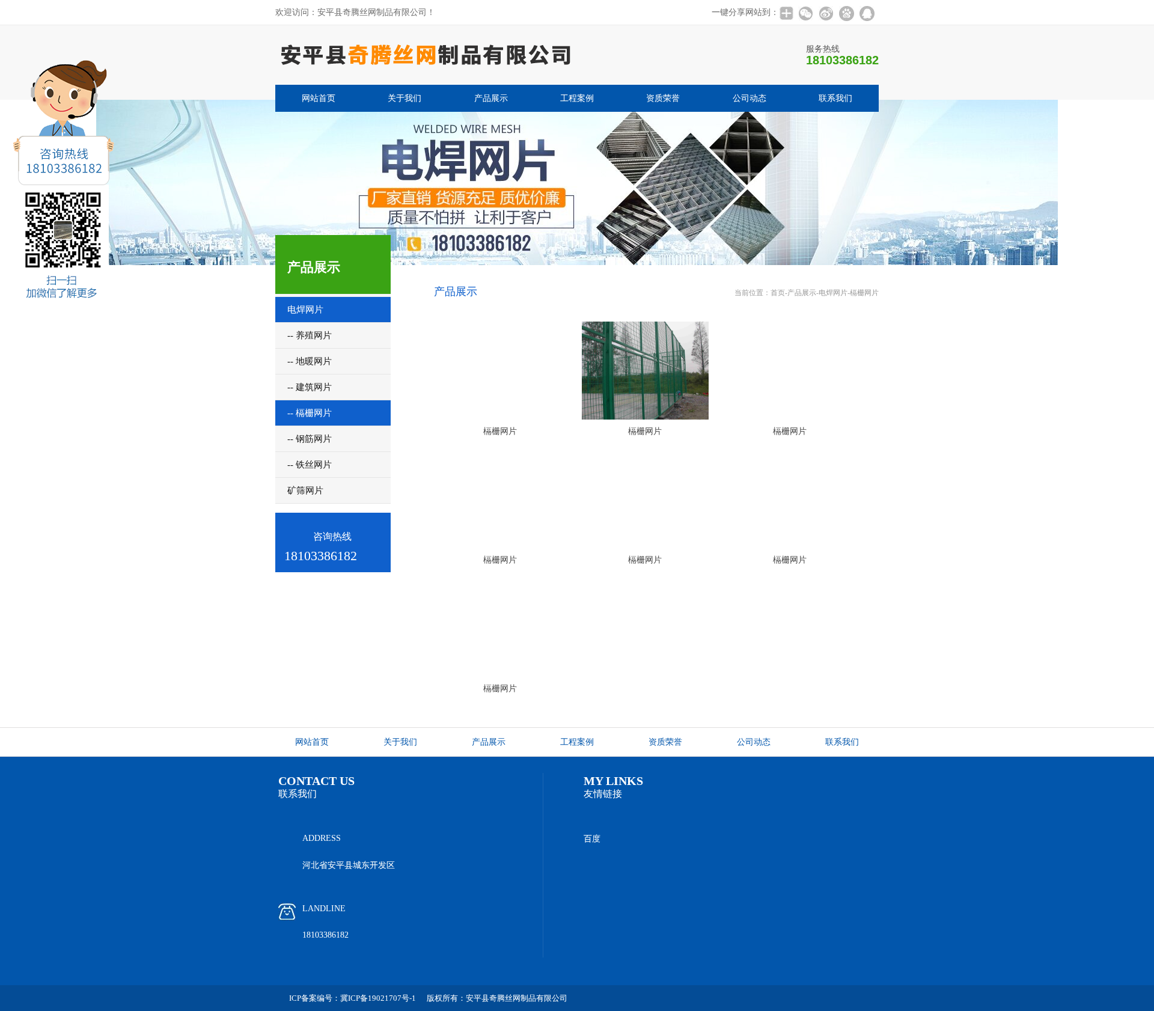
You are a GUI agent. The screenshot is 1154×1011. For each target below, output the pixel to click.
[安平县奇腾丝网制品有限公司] (425, 81)
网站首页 (318, 98)
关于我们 (404, 98)
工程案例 (577, 98)
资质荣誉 (663, 98)
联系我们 (835, 98)
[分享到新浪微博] (825, 13)
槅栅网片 (864, 293)
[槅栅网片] (500, 371)
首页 (778, 293)
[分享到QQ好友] (866, 13)
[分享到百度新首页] (846, 13)
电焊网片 (833, 293)
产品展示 (491, 98)
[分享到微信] (805, 13)
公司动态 (749, 98)
